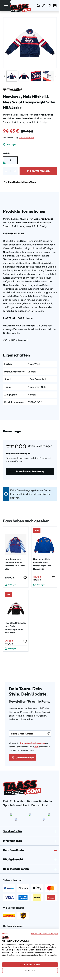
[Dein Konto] (44, 5)
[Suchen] (38, 5)
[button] (8, 934)
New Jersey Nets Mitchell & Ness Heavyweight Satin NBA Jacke (42, 564)
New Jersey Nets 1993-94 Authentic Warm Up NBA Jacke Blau (15, 564)
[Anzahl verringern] (6, 171)
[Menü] (5, 5)
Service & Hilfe (12, 831)
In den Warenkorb (38, 171)
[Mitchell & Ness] (12, 89)
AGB (36, 746)
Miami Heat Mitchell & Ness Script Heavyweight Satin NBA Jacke (15, 628)
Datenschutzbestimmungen (44, 933)
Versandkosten (26, 137)
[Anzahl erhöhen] (15, 171)
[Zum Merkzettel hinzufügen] (25, 577)
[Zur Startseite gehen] (20, 8)
